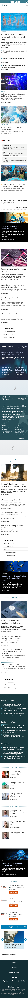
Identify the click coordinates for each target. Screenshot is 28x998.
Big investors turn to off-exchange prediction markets (14, 731)
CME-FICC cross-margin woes (12, 688)
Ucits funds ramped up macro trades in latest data (7, 430)
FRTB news (7, 549)
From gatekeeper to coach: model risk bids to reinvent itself (14, 757)
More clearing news (9, 682)
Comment (14, 767)
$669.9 (7, 145)
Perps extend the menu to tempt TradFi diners (11, 227)
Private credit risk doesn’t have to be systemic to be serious (17, 783)
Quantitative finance (6, 860)
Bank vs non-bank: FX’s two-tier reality (17, 833)
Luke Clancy (5, 279)
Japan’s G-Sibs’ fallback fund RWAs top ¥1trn (12, 128)
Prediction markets (8, 722)
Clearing (14, 597)
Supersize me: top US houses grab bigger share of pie (14, 201)
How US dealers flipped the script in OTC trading (14, 407)
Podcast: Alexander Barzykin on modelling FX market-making (13, 185)
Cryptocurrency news (9, 337)
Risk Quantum (4, 124)
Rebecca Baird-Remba (9, 239)
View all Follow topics (4, 981)
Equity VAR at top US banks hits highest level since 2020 (7, 370)
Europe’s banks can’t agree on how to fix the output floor (13, 485)
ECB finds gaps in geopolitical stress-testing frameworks (12, 514)
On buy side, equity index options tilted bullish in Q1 (19, 430)
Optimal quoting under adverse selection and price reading (13, 714)
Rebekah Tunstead (6, 508)
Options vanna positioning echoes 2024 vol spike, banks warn (13, 95)
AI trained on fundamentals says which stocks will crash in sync (13, 37)
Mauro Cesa (5, 193)
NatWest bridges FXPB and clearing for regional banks (11, 637)
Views (2, 181)
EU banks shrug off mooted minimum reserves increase (11, 501)
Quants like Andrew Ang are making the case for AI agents (13, 66)
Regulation (4, 573)
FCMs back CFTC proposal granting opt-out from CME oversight (11, 651)
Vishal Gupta (14, 799)
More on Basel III (8, 546)
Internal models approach (11, 552)
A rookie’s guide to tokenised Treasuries (12, 299)
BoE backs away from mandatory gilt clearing (11, 621)
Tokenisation (14, 246)
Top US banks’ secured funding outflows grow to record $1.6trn (20, 370)
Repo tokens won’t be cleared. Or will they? (14, 270)
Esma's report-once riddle (17, 5)
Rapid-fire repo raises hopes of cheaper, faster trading (12, 286)
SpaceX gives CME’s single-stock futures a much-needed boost (18, 822)
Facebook (10, 981)
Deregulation (6, 743)
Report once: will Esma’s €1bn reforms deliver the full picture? (14, 577)
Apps (18, 981)
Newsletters (13, 981)
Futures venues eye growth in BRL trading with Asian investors (14, 709)
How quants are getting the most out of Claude (14, 51)
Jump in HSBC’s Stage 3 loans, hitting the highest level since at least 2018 (12, 154)
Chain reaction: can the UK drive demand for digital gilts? (13, 315)
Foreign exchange (7, 700)
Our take (14, 806)
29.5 (4, 158)
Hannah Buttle (6, 374)
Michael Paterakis (6, 204)
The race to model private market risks (12, 59)
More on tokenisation (9, 331)
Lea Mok (5, 361)
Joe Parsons (5, 645)
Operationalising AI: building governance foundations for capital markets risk (14, 945)
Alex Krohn (14, 816)
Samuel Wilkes (5, 494)
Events (14, 881)
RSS (24, 981)
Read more (21, 438)
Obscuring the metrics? (10, 334)
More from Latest (21, 208)
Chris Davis (5, 672)
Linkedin (7, 981)
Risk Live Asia (13, 899)
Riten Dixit (14, 788)
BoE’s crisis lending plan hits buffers (12, 526)
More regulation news (9, 555)
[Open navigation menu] (1, 1)
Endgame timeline (9, 543)
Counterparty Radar (8, 398)
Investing (3, 31)
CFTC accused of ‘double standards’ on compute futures (13, 735)
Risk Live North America (16, 885)
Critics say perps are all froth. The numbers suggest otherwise (14, 726)
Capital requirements (14, 460)
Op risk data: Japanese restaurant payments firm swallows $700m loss (17, 773)
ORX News (14, 777)
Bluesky (15, 981)
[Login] (26, 1)
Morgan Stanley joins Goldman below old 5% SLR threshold (13, 748)
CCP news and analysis (10, 685)
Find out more (14, 892)
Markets (3, 91)
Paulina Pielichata (6, 521)
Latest (14, 10)
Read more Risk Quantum (18, 378)
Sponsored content (14, 927)
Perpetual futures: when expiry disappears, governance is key (16, 795)
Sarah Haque (5, 322)
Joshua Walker (19, 374)
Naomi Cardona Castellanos (16, 193)
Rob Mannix (5, 47)
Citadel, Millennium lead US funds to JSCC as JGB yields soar (13, 665)
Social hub (21, 981)
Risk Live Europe (13, 912)
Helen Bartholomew (6, 102)
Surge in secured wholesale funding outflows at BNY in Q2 (14, 161)
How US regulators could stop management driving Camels (13, 753)
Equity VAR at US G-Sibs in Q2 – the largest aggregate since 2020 (13, 147)
